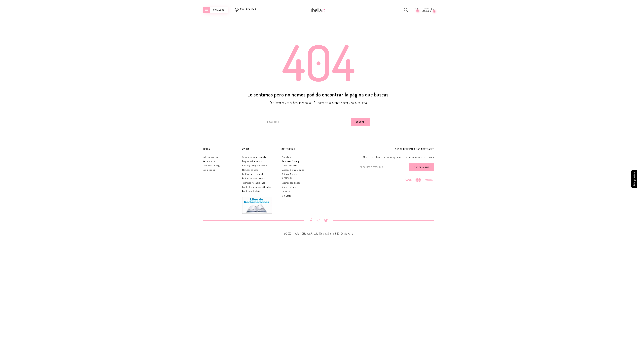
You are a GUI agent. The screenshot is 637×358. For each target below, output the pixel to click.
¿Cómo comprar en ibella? (254, 156)
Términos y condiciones (253, 182)
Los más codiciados (291, 182)
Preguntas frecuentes (252, 161)
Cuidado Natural (289, 174)
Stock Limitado (289, 187)
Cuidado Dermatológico (293, 169)
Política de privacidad (252, 174)
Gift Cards (286, 195)
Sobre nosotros (210, 156)
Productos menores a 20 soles (256, 187)
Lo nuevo (286, 191)
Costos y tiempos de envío (254, 165)
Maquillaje (286, 156)
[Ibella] (318, 9)
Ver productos (209, 161)
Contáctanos (209, 169)
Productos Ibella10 (251, 191)
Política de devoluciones (253, 178)
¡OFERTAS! (287, 178)
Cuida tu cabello (289, 165)
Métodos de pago (250, 169)
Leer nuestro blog (211, 165)
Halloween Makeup (290, 161)
